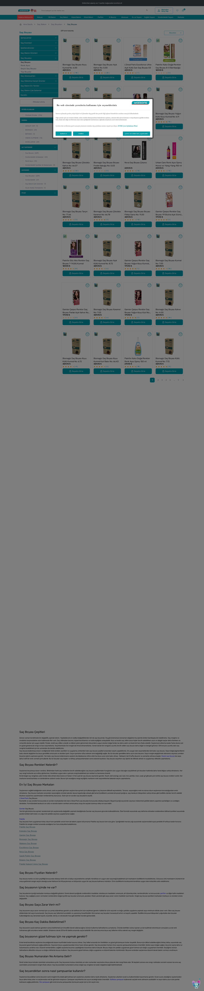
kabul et (63, 134)
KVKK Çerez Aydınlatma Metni (127, 126)
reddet (81, 134)
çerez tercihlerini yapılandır (136, 134)
